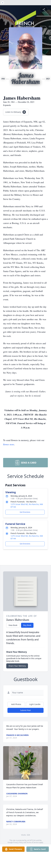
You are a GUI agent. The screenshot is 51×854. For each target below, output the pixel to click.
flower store (8, 444)
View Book (12, 625)
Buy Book (27, 625)
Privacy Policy (18, 842)
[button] (25, 763)
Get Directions (25, 512)
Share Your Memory (17, 666)
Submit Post (25, 710)
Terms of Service (33, 842)
